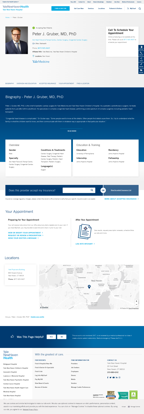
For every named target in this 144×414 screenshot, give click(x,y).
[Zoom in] (136, 301)
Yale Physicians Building (16, 270)
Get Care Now (78, 8)
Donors (73, 375)
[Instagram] (119, 378)
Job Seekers (75, 367)
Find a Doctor (60, 8)
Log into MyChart (41, 375)
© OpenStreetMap (132, 308)
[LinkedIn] (116, 378)
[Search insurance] (92, 190)
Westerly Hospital (9, 392)
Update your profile (37, 317)
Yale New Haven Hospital (12, 396)
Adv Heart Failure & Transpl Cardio (44, 40)
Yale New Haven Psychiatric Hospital (16, 380)
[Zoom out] (136, 304)
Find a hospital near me (43, 364)
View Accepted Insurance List (121, 190)
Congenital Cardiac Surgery (78, 40)
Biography (9, 83)
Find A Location (83, 83)
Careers (139, 2)
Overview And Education (26, 83)
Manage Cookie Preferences (80, 387)
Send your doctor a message (22, 238)
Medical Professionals (128, 2)
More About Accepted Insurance (121, 199)
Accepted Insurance (47, 83)
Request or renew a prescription (24, 235)
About (89, 2)
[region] (89, 286)
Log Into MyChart (84, 244)
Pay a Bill (73, 2)
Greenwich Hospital (10, 372)
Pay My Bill (39, 379)
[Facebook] (107, 378)
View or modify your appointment (24, 233)
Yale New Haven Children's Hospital (15, 368)
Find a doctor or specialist (44, 367)
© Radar (123, 308)
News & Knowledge (98, 2)
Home (7, 17)
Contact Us (82, 2)
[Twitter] (110, 378)
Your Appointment (66, 83)
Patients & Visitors (115, 8)
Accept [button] (124, 406)
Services (91, 8)
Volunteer (109, 2)
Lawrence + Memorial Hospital (13, 376)
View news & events (42, 383)
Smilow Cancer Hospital (11, 384)
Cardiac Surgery (62, 40)
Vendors (74, 383)
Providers (74, 364)
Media (73, 379)
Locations (101, 8)
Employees (75, 371)
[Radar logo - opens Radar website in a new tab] (44, 307)
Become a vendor (41, 387)
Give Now (116, 2)
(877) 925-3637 (44, 48)
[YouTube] (114, 378)
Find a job (38, 371)
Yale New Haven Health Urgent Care (15, 388)
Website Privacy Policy (30, 409)
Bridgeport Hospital (10, 364)
